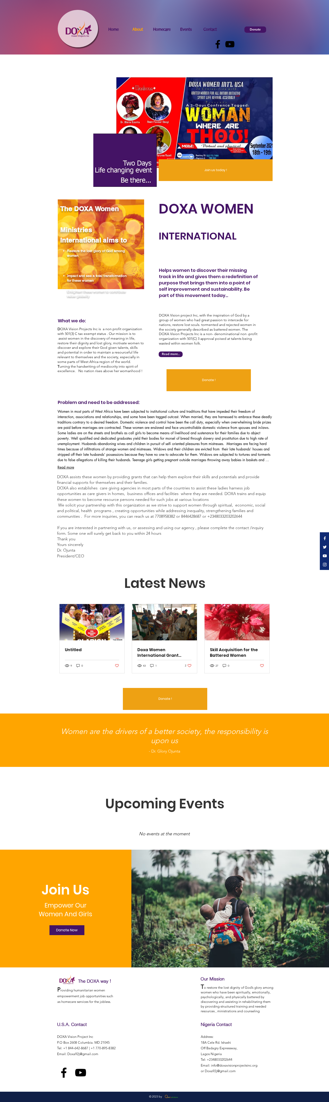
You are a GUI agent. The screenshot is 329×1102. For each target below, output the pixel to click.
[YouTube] (229, 44)
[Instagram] (324, 564)
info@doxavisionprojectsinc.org (234, 1065)
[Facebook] (217, 44)
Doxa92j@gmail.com (82, 1054)
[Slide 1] (183, 189)
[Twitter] (324, 547)
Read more (66, 467)
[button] (216, 170)
